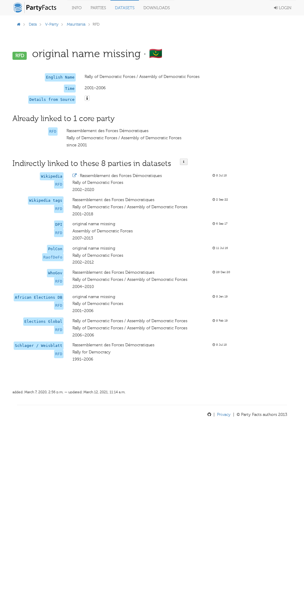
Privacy (224, 414)
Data (33, 24)
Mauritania (76, 24)
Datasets (124, 7)
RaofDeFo (52, 257)
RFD (52, 131)
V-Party (51, 24)
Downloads (156, 7)
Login (285, 7)
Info (77, 7)
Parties (98, 7)
